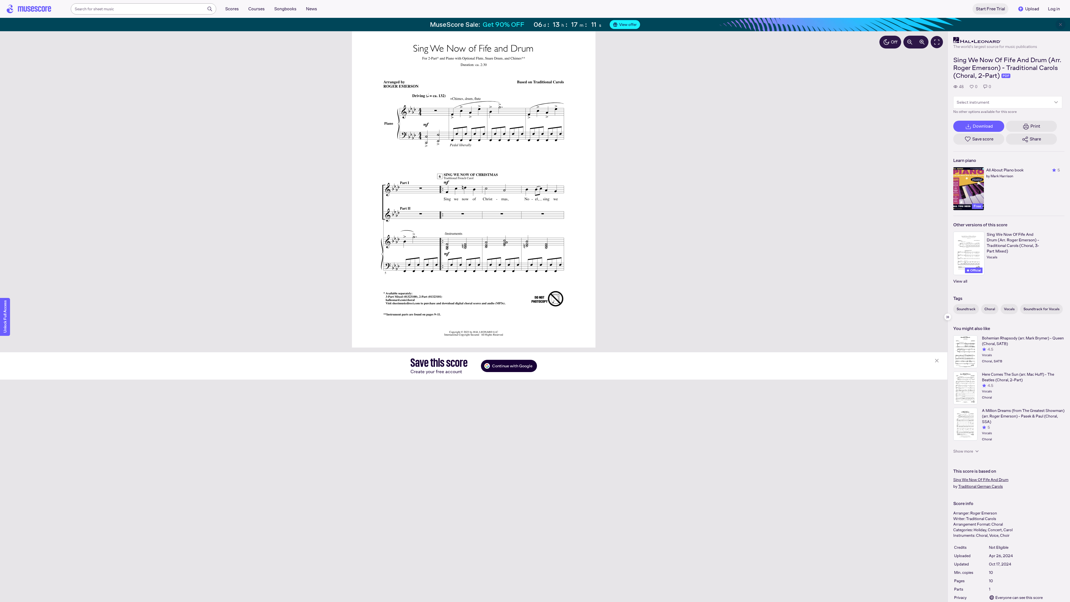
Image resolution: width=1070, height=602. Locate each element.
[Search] (210, 9)
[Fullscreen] (937, 42)
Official (975, 270)
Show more (963, 451)
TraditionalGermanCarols (980, 486)
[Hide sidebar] (947, 317)
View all (960, 281)
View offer (628, 24)
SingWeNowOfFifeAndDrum (980, 479)
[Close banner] (1061, 25)
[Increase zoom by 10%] (922, 42)
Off (894, 42)
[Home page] (29, 8)
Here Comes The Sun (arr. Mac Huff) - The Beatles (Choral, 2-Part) (1018, 377)
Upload (1032, 8)
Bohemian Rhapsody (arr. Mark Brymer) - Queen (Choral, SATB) (1023, 341)
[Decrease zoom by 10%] (910, 42)
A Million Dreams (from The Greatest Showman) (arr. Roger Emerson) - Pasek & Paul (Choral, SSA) (1023, 416)
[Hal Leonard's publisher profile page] (995, 40)
